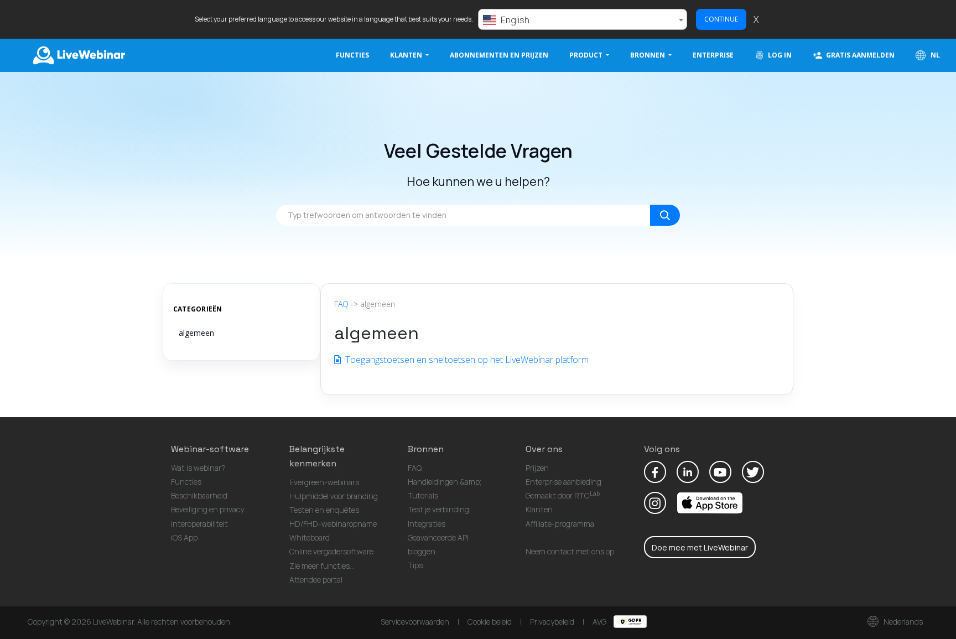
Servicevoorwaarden (415, 621)
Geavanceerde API (438, 537)
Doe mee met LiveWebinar (700, 547)
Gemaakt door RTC (563, 495)
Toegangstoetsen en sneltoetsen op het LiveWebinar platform (466, 360)
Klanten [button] (407, 55)
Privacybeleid (552, 621)
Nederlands (902, 621)
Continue (721, 19)
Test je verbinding (438, 509)
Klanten (539, 509)
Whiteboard (309, 537)
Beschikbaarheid (199, 495)
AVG (600, 621)
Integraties (426, 523)
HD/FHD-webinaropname (333, 523)
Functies (352, 55)
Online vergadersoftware (331, 551)
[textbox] (583, 19)
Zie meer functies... (322, 565)
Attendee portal (315, 579)
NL (934, 55)
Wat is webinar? (198, 468)
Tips (415, 565)
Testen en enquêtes (324, 510)
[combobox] (582, 19)
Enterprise (713, 55)
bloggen (421, 551)
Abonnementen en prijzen (499, 55)
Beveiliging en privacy (207, 509)
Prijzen (537, 468)
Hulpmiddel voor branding (333, 496)
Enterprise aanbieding (563, 481)
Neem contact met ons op (570, 551)
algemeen (196, 333)
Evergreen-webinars (324, 482)
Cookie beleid (489, 621)
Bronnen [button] (648, 55)
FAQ (341, 304)
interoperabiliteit (199, 523)
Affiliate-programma (560, 523)
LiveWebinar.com (78, 55)
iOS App (184, 537)
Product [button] (586, 55)
